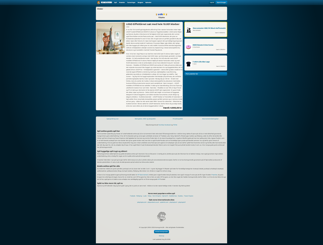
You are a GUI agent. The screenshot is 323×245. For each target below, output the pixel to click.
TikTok (175, 125)
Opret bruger (221, 2)
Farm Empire (157, 196)
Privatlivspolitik (178, 119)
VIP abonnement (142, 175)
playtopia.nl (173, 202)
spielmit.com (164, 202)
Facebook (168, 125)
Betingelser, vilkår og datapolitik (145, 119)
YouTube (161, 125)
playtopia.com (141, 202)
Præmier (214, 175)
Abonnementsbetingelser (210, 119)
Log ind (212, 3)
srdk (160, 14)
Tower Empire (188, 196)
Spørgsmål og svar (113, 119)
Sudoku (180, 196)
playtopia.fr (182, 202)
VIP (159, 179)
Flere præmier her (192, 74)
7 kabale (132, 196)
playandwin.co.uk (153, 202)
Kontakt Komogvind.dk (161, 232)
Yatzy (149, 196)
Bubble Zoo (173, 196)
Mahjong (139, 196)
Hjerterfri (165, 196)
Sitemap (161, 236)
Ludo (145, 196)
